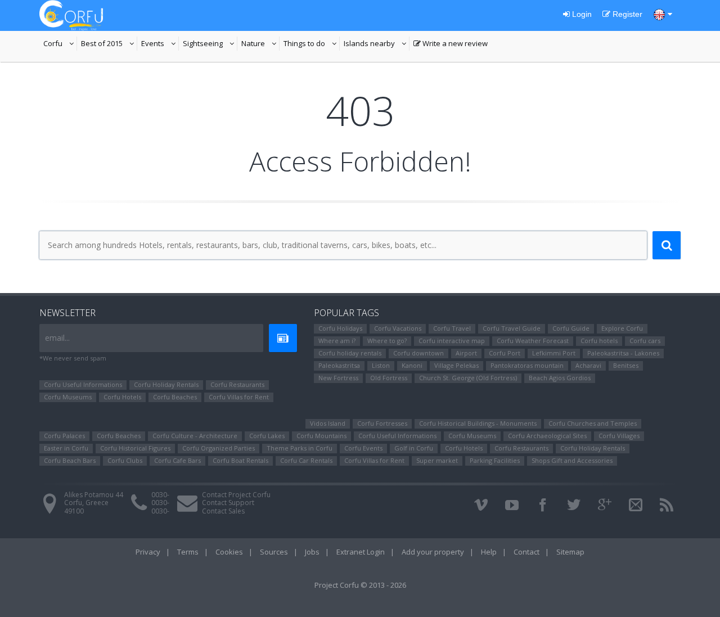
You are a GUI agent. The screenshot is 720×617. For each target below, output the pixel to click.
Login (581, 14)
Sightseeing (210, 44)
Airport (466, 353)
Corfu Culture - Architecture (194, 435)
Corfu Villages (619, 435)
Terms (188, 552)
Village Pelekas (456, 365)
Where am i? (337, 340)
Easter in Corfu (66, 448)
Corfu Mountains (321, 435)
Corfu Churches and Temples (592, 423)
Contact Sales (223, 511)
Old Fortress (388, 377)
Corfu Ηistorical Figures (135, 448)
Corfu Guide (571, 328)
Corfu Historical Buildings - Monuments (478, 423)
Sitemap (570, 552)
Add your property (433, 552)
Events (160, 44)
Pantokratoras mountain (527, 365)
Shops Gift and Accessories (572, 460)
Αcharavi (588, 365)
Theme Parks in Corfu (299, 448)
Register (626, 14)
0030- (160, 494)
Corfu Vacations (397, 328)
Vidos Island (327, 423)
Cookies (229, 552)
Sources (274, 552)
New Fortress (338, 377)
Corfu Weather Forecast (533, 340)
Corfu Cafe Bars (177, 460)
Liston (381, 365)
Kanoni (412, 365)
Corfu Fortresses (382, 423)
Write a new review (450, 44)
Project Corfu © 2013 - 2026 (360, 585)
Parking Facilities (495, 460)
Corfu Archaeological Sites (547, 435)
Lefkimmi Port (553, 353)
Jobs (312, 552)
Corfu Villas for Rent (239, 397)
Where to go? (387, 340)
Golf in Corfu (413, 448)
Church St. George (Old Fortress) (468, 377)
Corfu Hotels (122, 397)
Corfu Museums (68, 397)
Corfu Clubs (124, 460)
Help (489, 552)
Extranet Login (360, 552)
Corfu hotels (599, 340)
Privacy (148, 552)
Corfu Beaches (175, 397)
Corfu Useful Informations (83, 384)
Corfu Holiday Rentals (166, 384)
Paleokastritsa (339, 365)
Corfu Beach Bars (70, 460)
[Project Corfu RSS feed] (666, 505)
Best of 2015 (109, 44)
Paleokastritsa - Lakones (623, 353)
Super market (437, 460)
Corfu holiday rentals (349, 353)
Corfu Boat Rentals (240, 460)
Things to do (312, 44)
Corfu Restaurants (237, 384)
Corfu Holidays (340, 328)
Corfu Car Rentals (306, 460)
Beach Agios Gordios (560, 377)
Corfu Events (363, 448)
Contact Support (228, 502)
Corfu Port (504, 353)
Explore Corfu (622, 328)
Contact (526, 552)
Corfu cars (644, 340)
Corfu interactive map (451, 340)
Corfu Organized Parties (218, 448)
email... (57, 337)
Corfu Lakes (267, 435)
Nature (260, 44)
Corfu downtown (418, 353)
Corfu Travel (452, 328)
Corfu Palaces (64, 435)
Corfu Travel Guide (512, 328)
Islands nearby (377, 44)
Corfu (60, 44)
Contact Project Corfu (236, 494)
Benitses (625, 365)
